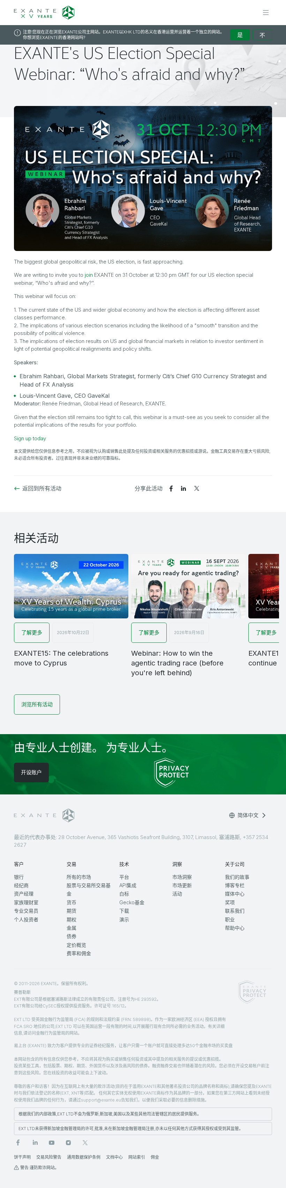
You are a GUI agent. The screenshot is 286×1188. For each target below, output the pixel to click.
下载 (124, 911)
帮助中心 (234, 928)
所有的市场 (79, 877)
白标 (124, 894)
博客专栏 (234, 885)
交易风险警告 (48, 1157)
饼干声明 (22, 1157)
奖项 (230, 902)
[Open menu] (265, 12)
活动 (177, 894)
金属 (71, 928)
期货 (71, 911)
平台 (124, 877)
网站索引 (136, 1157)
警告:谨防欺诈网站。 (39, 1167)
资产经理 (23, 894)
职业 (230, 919)
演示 (124, 919)
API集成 (127, 885)
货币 (71, 902)
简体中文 (248, 815)
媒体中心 (234, 894)
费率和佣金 (79, 953)
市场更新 (182, 885)
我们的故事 (237, 877)
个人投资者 (26, 919)
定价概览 (76, 945)
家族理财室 (26, 902)
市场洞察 (182, 877)
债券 (71, 936)
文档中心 (114, 1157)
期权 (71, 919)
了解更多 (31, 632)
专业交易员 (26, 911)
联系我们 (234, 911)
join (89, 275)
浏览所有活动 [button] (37, 704)
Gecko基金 (131, 902)
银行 (19, 877)
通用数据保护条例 (83, 1157)
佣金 (155, 1157)
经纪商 (21, 885)
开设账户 (31, 772)
